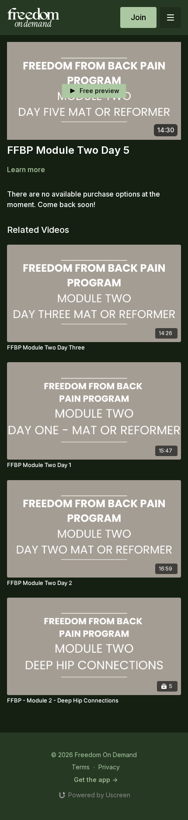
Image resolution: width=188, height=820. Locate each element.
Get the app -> (96, 779)
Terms (81, 767)
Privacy (109, 767)
